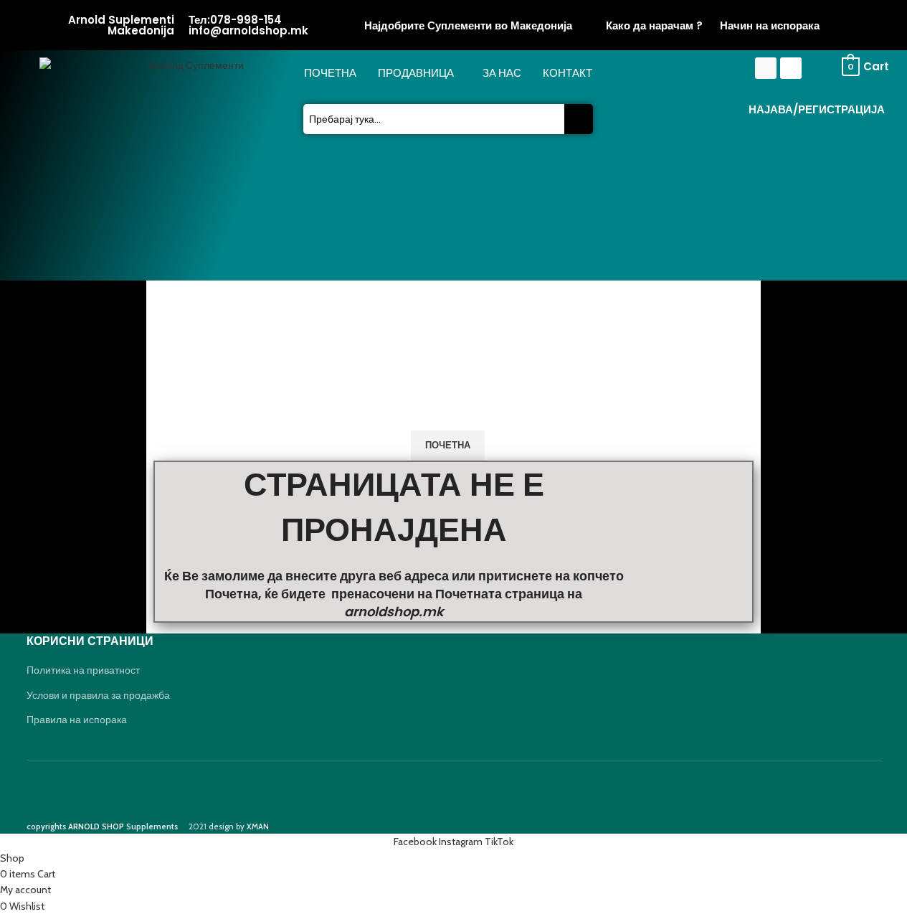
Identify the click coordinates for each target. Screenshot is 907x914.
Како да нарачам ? (654, 25)
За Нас (502, 73)
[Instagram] (791, 68)
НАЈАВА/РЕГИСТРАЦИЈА (817, 109)
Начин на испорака (770, 25)
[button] (419, 73)
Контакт (567, 73)
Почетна (330, 73)
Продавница (416, 73)
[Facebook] (766, 68)
